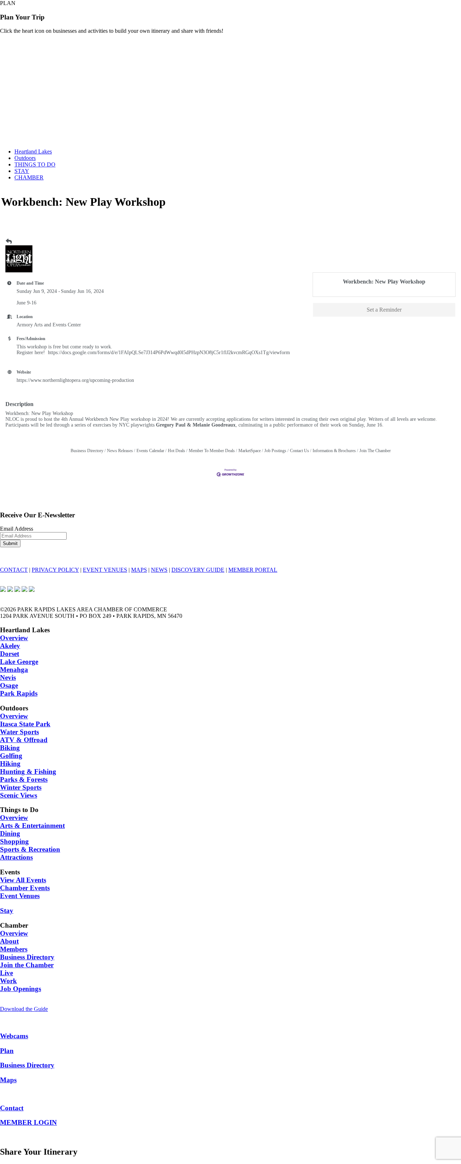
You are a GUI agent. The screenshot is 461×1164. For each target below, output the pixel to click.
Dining (10, 833)
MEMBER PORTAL (252, 570)
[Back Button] (9, 241)
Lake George (19, 661)
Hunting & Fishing (28, 771)
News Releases (120, 450)
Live (6, 973)
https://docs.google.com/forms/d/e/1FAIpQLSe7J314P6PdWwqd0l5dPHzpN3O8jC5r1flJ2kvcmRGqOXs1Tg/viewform (169, 352)
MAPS (139, 570)
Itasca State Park (25, 724)
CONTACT (14, 570)
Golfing (11, 755)
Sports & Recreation (30, 849)
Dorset (9, 653)
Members (13, 949)
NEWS (159, 570)
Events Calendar (150, 450)
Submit (10, 543)
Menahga (14, 669)
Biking (10, 748)
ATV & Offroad (24, 740)
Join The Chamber (375, 450)
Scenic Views (18, 795)
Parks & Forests (24, 779)
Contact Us (299, 450)
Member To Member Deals (212, 450)
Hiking (10, 763)
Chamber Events (25, 888)
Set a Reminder (384, 310)
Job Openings (20, 989)
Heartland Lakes (33, 151)
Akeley (10, 646)
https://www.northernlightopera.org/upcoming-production (75, 380)
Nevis (8, 677)
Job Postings (275, 450)
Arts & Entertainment (32, 825)
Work (8, 981)
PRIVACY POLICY (55, 570)
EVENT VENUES (105, 570)
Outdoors (25, 158)
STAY (21, 171)
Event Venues (20, 896)
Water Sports (19, 732)
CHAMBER (29, 177)
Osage (9, 685)
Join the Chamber (27, 965)
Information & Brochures (334, 450)
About (9, 941)
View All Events (23, 880)
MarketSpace (249, 450)
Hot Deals (176, 450)
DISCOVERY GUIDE (197, 570)
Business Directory (87, 450)
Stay (6, 910)
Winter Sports (20, 787)
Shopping (14, 841)
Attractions (16, 857)
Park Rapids (18, 693)
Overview (14, 638)
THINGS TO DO (34, 164)
